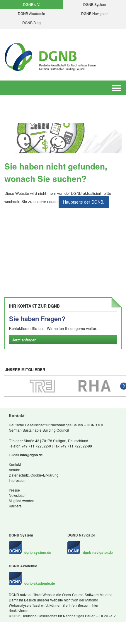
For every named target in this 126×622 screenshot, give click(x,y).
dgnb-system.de (37, 552)
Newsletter (17, 495)
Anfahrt (14, 469)
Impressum (17, 480)
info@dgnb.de (31, 454)
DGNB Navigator (94, 13)
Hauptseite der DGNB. (83, 202)
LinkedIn (18, 515)
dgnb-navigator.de (98, 552)
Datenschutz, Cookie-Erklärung (34, 474)
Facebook (23, 515)
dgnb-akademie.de (39, 583)
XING (12, 515)
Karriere (15, 505)
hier (95, 605)
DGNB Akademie (31, 13)
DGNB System (94, 4)
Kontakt (15, 464)
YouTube (41, 515)
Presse (14, 489)
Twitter (29, 515)
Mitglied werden (21, 500)
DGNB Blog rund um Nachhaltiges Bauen (35, 515)
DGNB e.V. (31, 4)
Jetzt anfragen (24, 340)
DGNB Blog (31, 22)
